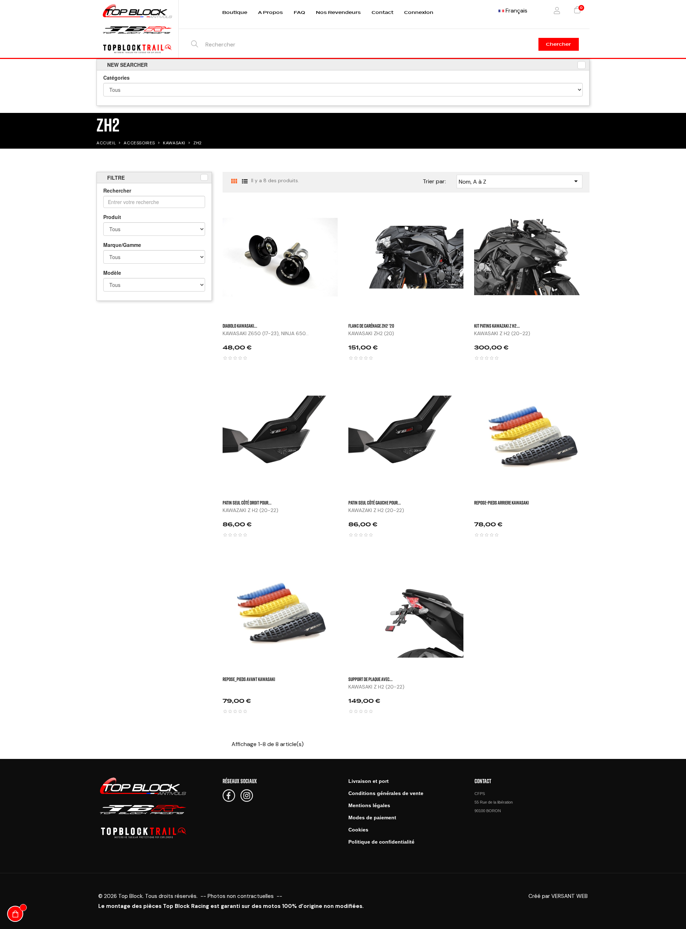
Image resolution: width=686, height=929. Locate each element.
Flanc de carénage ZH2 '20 (371, 326)
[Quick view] (597, 214)
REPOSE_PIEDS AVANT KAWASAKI (249, 679)
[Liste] (244, 181)
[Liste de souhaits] (597, 232)
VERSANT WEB (569, 896)
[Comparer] (597, 250)
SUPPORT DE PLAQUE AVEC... (370, 679)
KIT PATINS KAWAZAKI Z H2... (497, 326)
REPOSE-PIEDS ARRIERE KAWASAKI (501, 503)
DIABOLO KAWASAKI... (240, 326)
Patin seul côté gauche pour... (374, 503)
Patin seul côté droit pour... (247, 503)
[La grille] (234, 181)
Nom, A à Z (519, 181)
